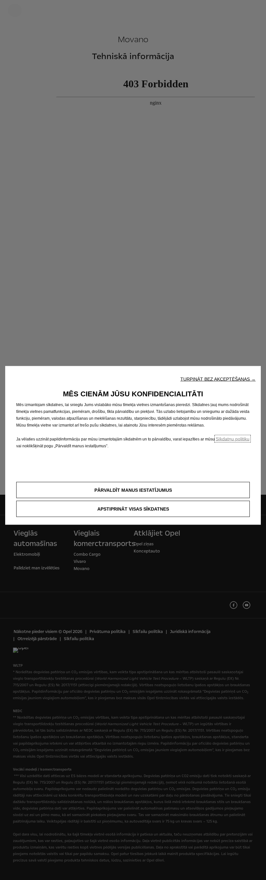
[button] (218, 378)
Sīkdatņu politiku (232, 438)
